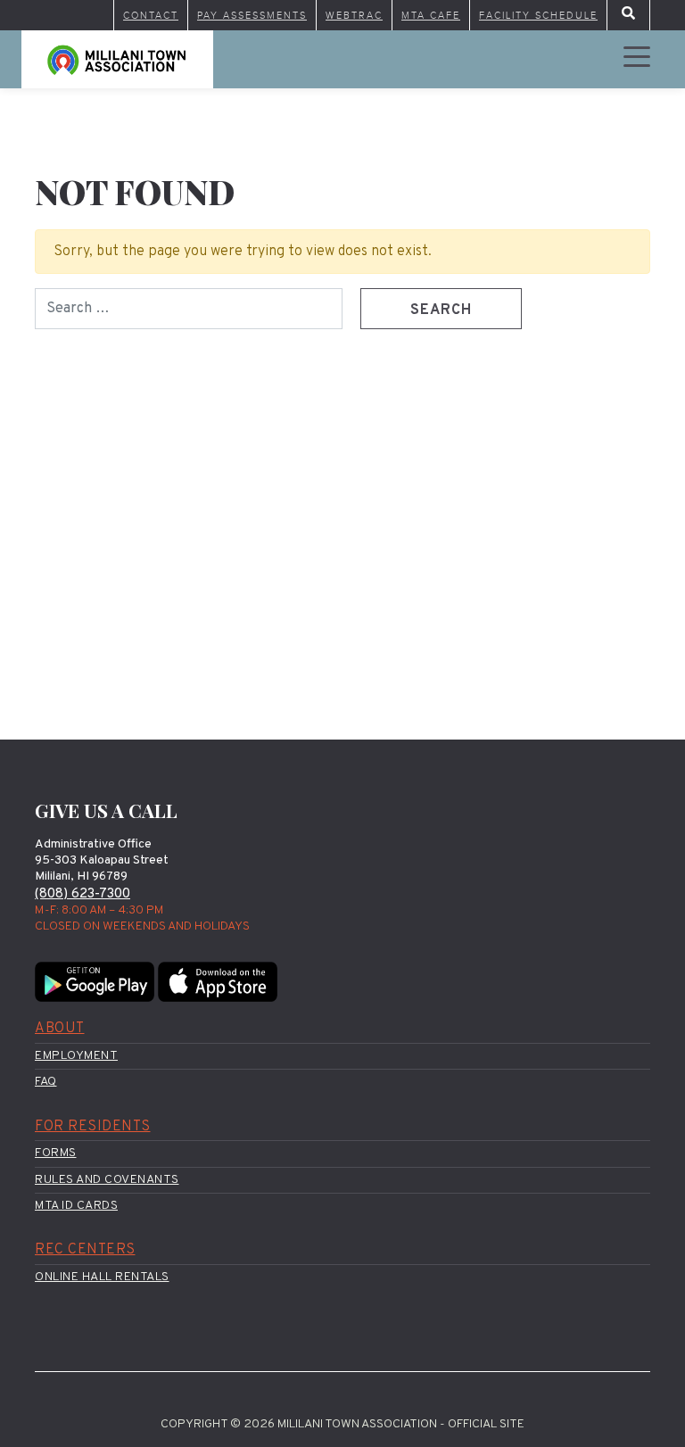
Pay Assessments (252, 15)
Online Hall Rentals (102, 1277)
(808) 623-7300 (82, 894)
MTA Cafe (430, 15)
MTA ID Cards (76, 1205)
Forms (56, 1153)
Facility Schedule (538, 15)
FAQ (46, 1081)
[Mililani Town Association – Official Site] (117, 59)
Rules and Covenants (107, 1179)
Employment (76, 1055)
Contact (150, 15)
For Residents (93, 1127)
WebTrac (354, 15)
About (60, 1029)
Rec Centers (85, 1250)
